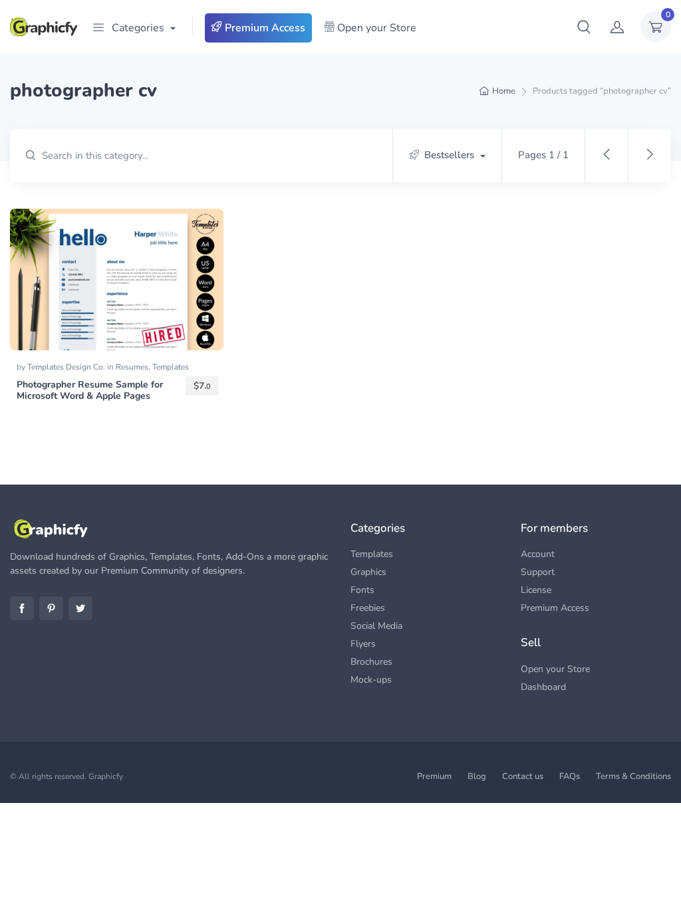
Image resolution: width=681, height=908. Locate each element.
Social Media (376, 626)
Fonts (362, 590)
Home (503, 91)
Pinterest (51, 608)
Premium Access (263, 28)
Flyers (363, 643)
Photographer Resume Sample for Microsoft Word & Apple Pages (90, 390)
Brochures (371, 661)
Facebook (22, 608)
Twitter (80, 608)
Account (538, 554)
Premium (434, 776)
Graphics (368, 572)
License (536, 590)
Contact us (522, 776)
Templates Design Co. (67, 367)
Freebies (367, 608)
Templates (170, 367)
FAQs (569, 776)
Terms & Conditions (633, 776)
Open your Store (375, 28)
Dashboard (543, 687)
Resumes (132, 367)
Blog (477, 776)
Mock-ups (371, 679)
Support (538, 572)
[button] (584, 26)
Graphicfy (105, 776)
